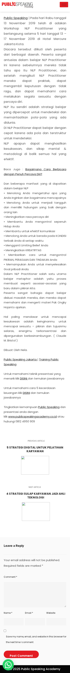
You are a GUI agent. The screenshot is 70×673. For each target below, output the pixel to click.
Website (50, 612)
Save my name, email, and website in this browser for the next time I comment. (36, 639)
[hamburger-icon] (64, 4)
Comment (10, 576)
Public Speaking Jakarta (20, 359)
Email (29, 612)
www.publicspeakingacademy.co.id (32, 416)
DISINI (24, 378)
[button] (8, 664)
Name (8, 612)
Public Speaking (16, 18)
